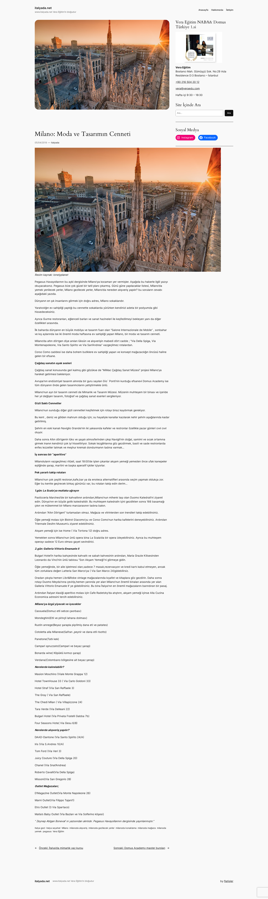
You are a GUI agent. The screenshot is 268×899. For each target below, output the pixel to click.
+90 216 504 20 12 (187, 82)
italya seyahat (53, 828)
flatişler (228, 881)
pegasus (47, 831)
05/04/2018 (41, 142)
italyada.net (43, 8)
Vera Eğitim (58, 831)
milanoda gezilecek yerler (101, 828)
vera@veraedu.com (188, 88)
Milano (65, 828)
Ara (229, 113)
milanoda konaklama (126, 828)
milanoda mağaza (147, 828)
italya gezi (40, 828)
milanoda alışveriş (78, 828)
